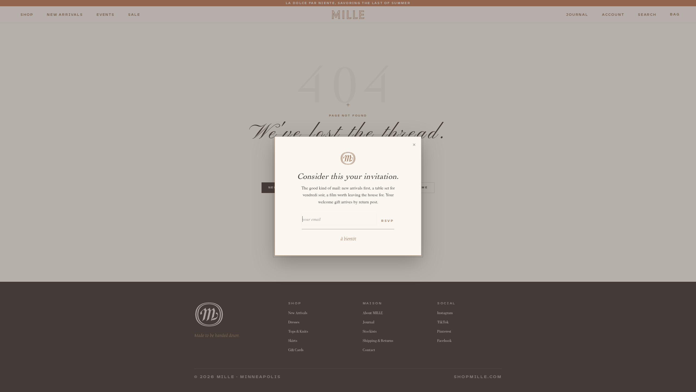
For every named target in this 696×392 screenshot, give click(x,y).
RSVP (387, 220)
